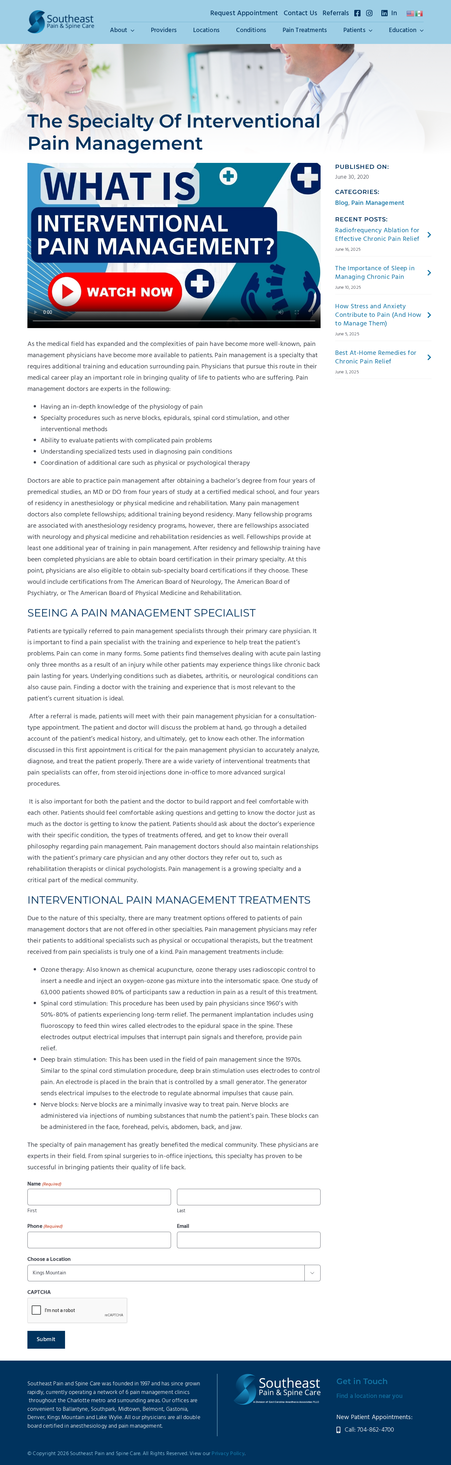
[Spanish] (419, 13)
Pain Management (377, 203)
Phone (45, 1226)
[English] (410, 13)
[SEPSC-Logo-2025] (60, 13)
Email (183, 1226)
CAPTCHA (39, 1292)
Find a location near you (369, 1396)
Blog (341, 203)
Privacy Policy (228, 1453)
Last (181, 1211)
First (32, 1211)
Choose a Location (49, 1259)
